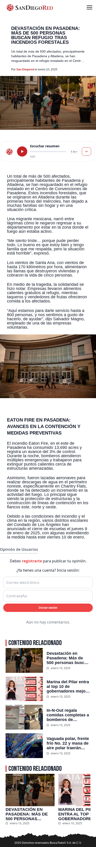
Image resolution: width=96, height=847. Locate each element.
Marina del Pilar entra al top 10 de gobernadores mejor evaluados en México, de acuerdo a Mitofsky (68, 686)
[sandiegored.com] (9, 151)
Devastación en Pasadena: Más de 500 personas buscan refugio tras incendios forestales (68, 658)
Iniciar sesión (48, 608)
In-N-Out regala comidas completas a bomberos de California (68, 715)
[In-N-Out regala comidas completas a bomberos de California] (24, 717)
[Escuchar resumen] (22, 151)
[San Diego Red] (30, 7)
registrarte (32, 561)
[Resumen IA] (86, 151)
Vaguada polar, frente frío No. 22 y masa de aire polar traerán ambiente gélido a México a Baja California (68, 743)
